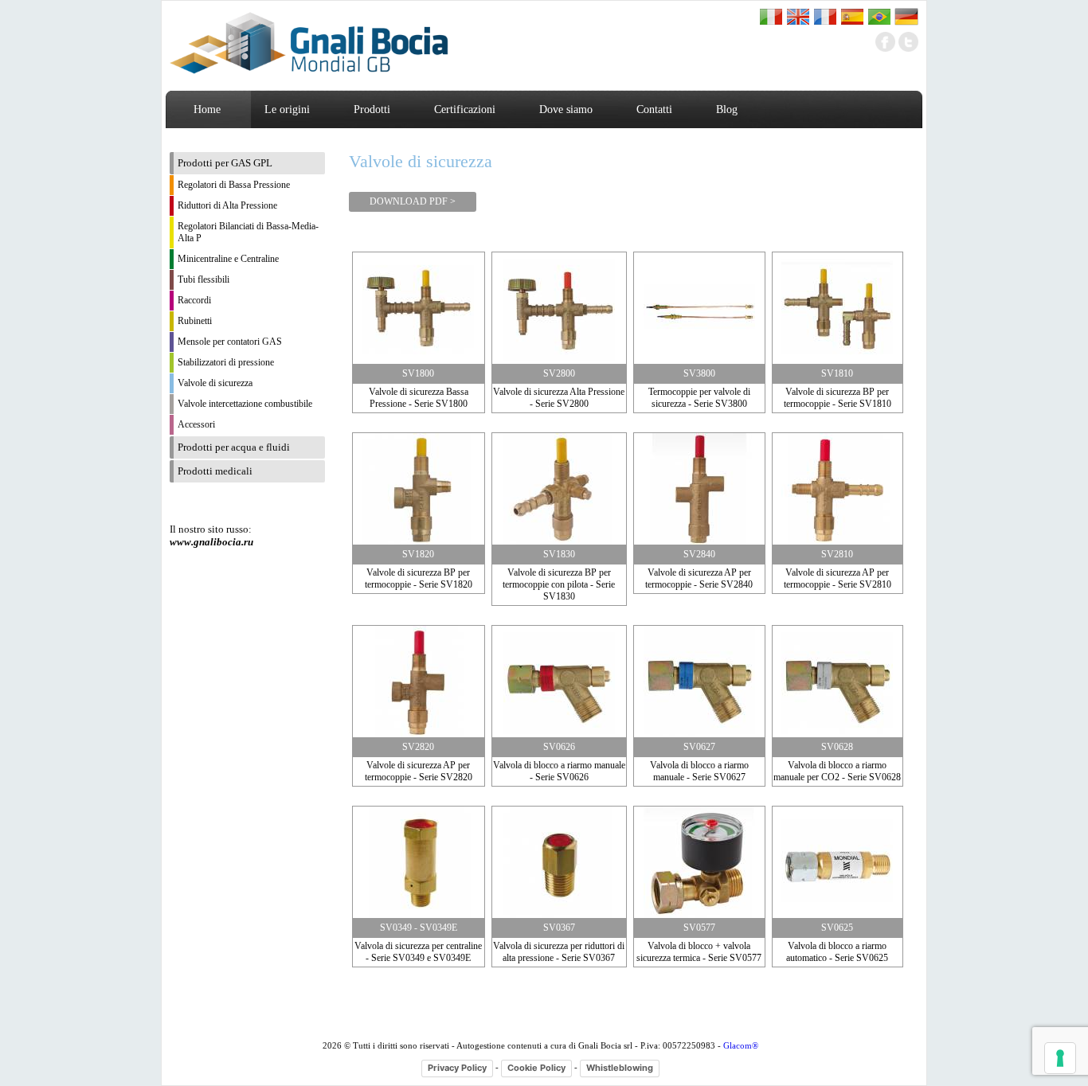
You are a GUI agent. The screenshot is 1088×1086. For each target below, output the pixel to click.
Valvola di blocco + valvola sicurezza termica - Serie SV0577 (698, 951)
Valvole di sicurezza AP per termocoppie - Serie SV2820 (418, 771)
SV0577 (699, 927)
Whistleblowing (619, 1067)
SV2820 (418, 746)
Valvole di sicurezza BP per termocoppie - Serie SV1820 (418, 578)
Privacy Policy (457, 1067)
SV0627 (699, 746)
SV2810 (837, 554)
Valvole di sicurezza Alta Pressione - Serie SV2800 (558, 397)
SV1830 (559, 554)
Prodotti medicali (215, 471)
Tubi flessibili (203, 279)
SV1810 (837, 373)
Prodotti (372, 109)
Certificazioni (464, 109)
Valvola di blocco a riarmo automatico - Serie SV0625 (837, 951)
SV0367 (559, 927)
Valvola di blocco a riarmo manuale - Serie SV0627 (699, 771)
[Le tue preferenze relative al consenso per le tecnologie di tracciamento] (1060, 1058)
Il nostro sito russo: (211, 535)
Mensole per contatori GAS (230, 341)
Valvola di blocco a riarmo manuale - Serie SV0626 (559, 771)
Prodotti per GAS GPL (225, 163)
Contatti (654, 109)
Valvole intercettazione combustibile (245, 403)
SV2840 (699, 554)
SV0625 (837, 927)
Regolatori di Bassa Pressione (234, 184)
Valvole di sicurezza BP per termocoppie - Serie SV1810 (837, 397)
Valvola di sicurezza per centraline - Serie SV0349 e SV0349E (418, 951)
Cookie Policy (536, 1067)
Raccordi (194, 300)
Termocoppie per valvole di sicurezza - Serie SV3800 (699, 397)
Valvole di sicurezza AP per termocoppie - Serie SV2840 (699, 578)
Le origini (287, 109)
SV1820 (418, 554)
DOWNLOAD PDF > (413, 201)
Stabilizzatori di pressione (226, 362)
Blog (727, 109)
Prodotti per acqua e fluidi (234, 447)
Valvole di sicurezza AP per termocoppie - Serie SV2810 (837, 578)
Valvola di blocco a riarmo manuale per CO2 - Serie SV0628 (837, 771)
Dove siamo (566, 109)
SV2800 (559, 373)
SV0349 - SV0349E (418, 927)
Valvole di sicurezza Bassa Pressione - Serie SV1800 (418, 397)
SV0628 (837, 746)
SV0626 (559, 746)
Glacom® (740, 1045)
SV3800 (699, 373)
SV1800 (418, 373)
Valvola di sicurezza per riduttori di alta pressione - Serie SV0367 (558, 951)
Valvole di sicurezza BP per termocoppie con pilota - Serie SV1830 (559, 584)
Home (207, 109)
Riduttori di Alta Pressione (227, 205)
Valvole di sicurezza (215, 383)
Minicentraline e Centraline (228, 258)
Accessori (196, 424)
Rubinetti (195, 320)
